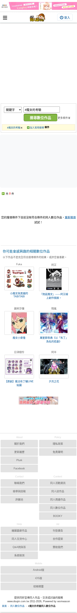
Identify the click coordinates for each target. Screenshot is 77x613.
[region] (39, 160)
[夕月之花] (54, 366)
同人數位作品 (17, 606)
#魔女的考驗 (13, 127)
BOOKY (57, 516)
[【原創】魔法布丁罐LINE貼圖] (19, 366)
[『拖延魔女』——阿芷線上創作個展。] (54, 279)
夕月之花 (54, 381)
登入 (67, 17)
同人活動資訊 (58, 483)
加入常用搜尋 (37, 127)
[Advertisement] (38, 63)
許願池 (19, 499)
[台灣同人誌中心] (37, 17)
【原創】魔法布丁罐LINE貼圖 (19, 383)
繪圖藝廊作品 (19, 530)
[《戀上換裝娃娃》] (38, 6)
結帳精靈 (38, 586)
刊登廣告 (58, 530)
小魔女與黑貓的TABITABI (19, 295)
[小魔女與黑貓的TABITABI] (19, 278)
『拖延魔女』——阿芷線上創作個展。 (54, 296)
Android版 (38, 569)
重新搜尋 (70, 217)
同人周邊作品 (58, 499)
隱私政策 (58, 443)
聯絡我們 (19, 483)
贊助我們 (58, 547)
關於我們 (19, 443)
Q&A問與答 (19, 547)
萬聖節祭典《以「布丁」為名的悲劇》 (54, 339)
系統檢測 (19, 555)
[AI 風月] (38, 402)
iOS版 (38, 578)
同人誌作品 (57, 491)
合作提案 (58, 538)
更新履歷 (19, 451)
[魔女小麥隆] (19, 323)
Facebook (19, 468)
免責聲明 (58, 451)
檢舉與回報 (19, 491)
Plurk (19, 460)
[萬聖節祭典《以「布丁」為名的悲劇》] (54, 323)
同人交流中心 (19, 538)
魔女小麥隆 (19, 337)
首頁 (4, 606)
